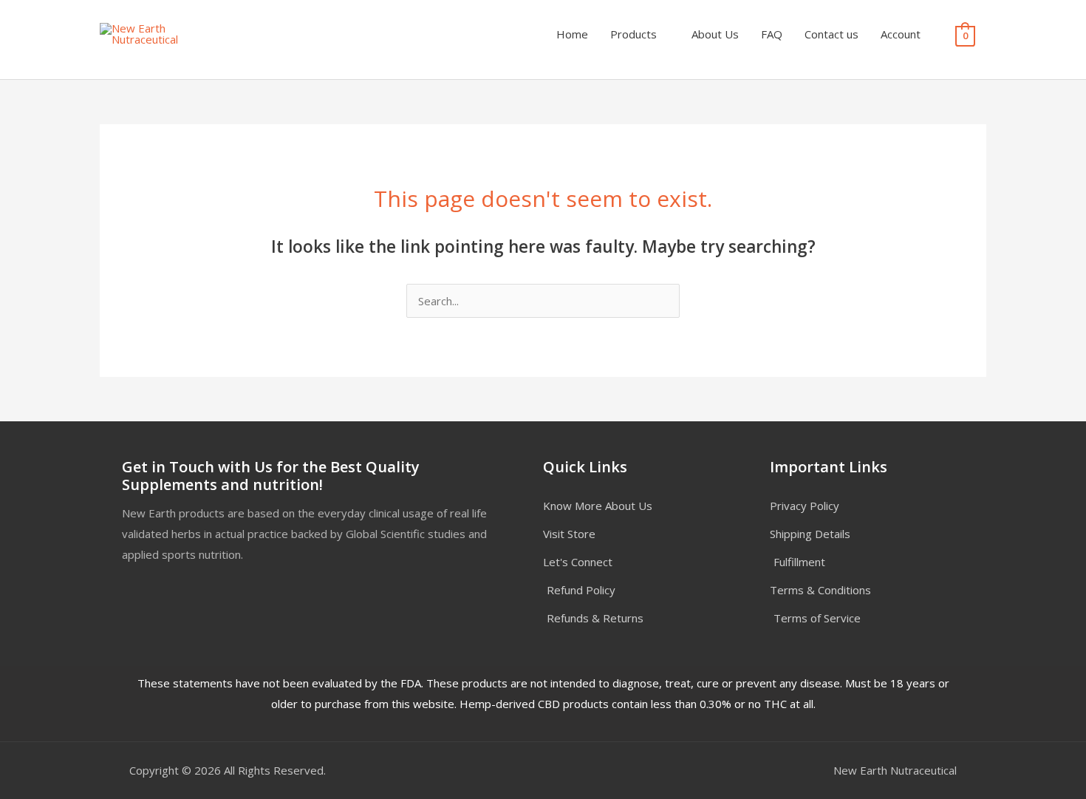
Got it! (632, 25)
